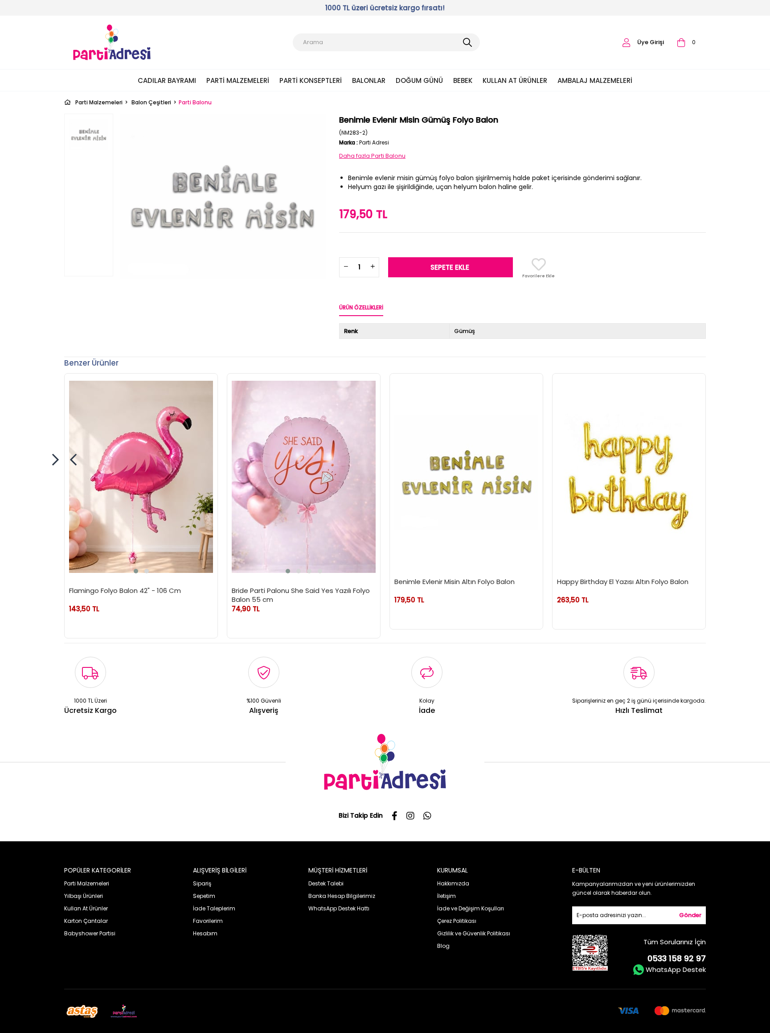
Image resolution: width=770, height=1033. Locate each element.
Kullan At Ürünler (515, 80)
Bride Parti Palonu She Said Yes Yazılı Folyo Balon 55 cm (301, 594)
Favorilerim (208, 921)
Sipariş (202, 883)
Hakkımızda (453, 883)
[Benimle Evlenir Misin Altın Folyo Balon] (466, 472)
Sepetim (204, 896)
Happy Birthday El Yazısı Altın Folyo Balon (622, 581)
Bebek (462, 80)
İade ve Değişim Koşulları (470, 908)
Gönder (690, 915)
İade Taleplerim (214, 908)
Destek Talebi (326, 883)
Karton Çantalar (86, 921)
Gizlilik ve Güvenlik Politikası (473, 933)
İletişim (446, 896)
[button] (136, 571)
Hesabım (205, 933)
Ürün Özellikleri (361, 307)
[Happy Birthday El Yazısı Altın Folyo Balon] (629, 472)
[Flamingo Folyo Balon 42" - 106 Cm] (141, 477)
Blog (443, 946)
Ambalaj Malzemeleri (594, 80)
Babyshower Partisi (89, 933)
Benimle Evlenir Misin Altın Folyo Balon (454, 581)
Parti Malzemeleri (237, 80)
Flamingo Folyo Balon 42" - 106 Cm (125, 590)
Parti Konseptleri (310, 80)
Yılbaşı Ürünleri (83, 896)
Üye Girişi (650, 42)
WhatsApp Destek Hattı (338, 908)
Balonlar (368, 80)
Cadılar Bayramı (167, 80)
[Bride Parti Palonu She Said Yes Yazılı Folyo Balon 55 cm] (304, 477)
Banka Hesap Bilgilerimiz (341, 896)
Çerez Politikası (456, 921)
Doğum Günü (419, 80)
